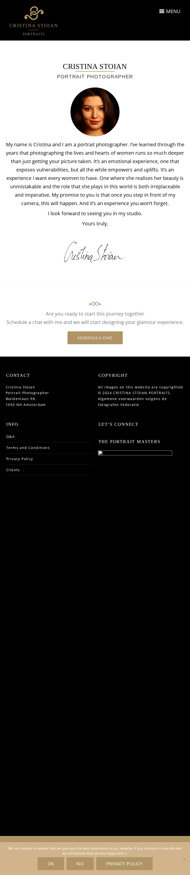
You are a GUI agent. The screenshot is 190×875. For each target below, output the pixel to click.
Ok (51, 864)
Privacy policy (124, 864)
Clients (13, 470)
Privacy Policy (19, 458)
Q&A (10, 436)
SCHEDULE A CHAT (95, 337)
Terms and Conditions (28, 447)
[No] (183, 858)
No (80, 864)
